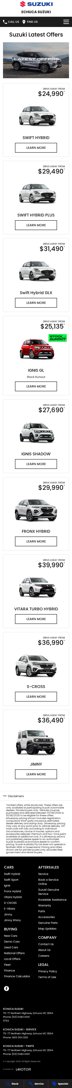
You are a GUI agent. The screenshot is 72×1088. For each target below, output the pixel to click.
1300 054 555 (20, 1037)
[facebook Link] (6, 988)
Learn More (36, 147)
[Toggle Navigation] (66, 22)
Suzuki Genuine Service (48, 892)
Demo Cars (12, 942)
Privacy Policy (47, 971)
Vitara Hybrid (13, 897)
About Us (44, 950)
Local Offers (12, 959)
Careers (43, 956)
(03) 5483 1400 (21, 1017)
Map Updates (47, 929)
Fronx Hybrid (12, 891)
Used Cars (11, 947)
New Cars (10, 936)
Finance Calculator (17, 976)
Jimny (8, 914)
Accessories (46, 917)
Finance (9, 970)
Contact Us (46, 944)
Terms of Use (47, 977)
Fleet (7, 965)
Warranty (44, 905)
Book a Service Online (48, 882)
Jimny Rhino (12, 920)
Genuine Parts (48, 923)
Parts (41, 911)
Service (43, 874)
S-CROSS (10, 903)
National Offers (14, 953)
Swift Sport (11, 880)
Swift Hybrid (12, 874)
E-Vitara (9, 909)
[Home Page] (36, 4)
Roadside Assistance (52, 900)
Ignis (7, 885)
